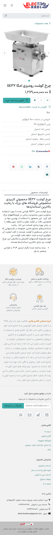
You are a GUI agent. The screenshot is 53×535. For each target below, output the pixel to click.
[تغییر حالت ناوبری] (5, 5)
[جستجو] (5, 15)
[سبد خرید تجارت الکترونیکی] (12, 5)
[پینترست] (13, 166)
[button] (48, 53)
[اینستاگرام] (46, 414)
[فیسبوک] (47, 166)
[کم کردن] (47, 100)
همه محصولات (41, 23)
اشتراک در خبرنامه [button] (13, 405)
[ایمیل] (47, 174)
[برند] (43, 151)
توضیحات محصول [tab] (39, 192)
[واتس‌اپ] (22, 166)
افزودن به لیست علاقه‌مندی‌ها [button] (33, 107)
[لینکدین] (30, 166)
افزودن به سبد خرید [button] (15, 100)
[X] (38, 166)
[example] (38, 414)
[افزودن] (35, 100)
